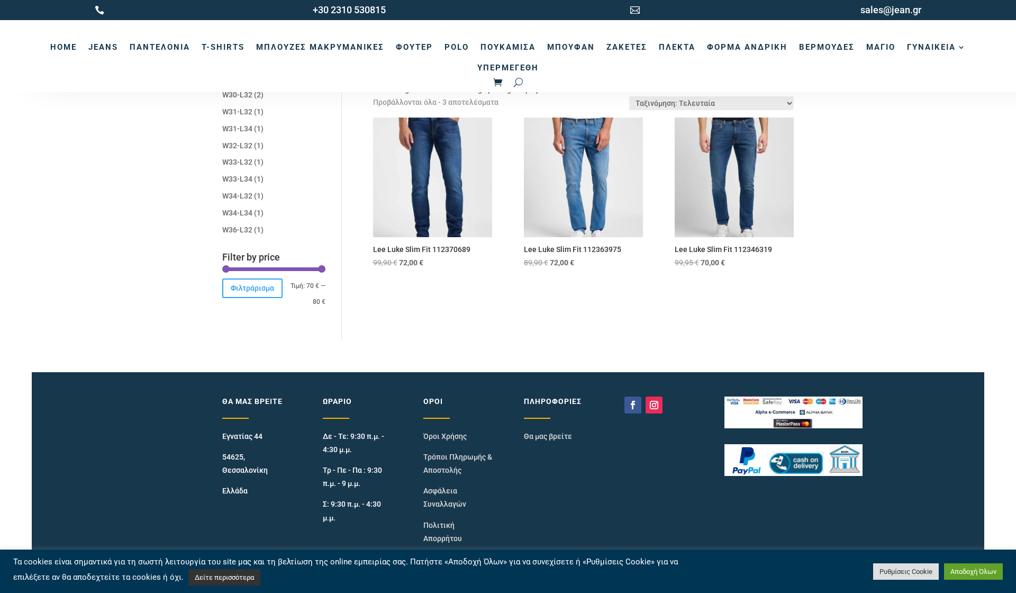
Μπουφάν (571, 47)
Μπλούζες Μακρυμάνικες (320, 47)
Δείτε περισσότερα (224, 577)
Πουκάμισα (508, 47)
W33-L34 (237, 179)
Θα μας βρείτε (548, 436)
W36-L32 (237, 230)
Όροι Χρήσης (445, 436)
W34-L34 (237, 213)
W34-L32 (237, 196)
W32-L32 (237, 145)
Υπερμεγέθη (508, 68)
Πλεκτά (677, 47)
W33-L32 (237, 162)
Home (63, 47)
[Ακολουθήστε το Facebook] (632, 405)
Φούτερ (414, 47)
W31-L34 (237, 128)
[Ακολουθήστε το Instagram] (654, 405)
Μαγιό (880, 47)
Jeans (103, 47)
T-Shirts (223, 47)
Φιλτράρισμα (252, 288)
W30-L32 (237, 95)
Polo (456, 47)
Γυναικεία (931, 47)
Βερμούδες (827, 47)
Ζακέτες (626, 47)
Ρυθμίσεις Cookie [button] (905, 572)
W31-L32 (237, 111)
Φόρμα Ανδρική (747, 47)
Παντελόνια (160, 47)
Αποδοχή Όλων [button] (973, 572)
